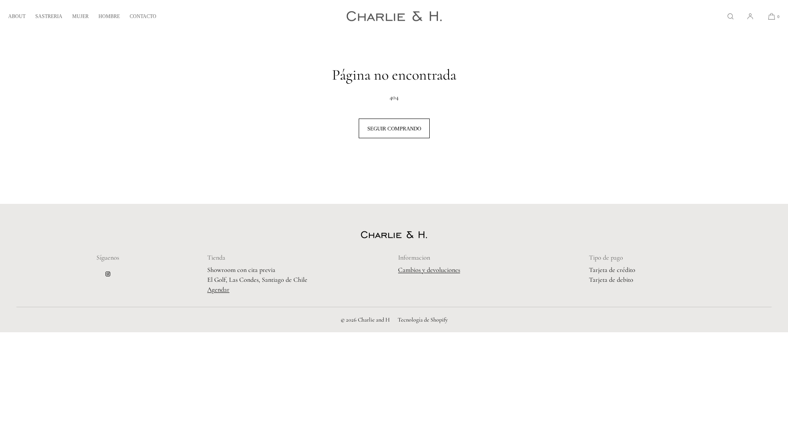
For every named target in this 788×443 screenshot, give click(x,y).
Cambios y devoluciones (429, 270)
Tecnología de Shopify (423, 319)
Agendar (218, 289)
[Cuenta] (750, 16)
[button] (730, 16)
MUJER (80, 16)
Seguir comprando (394, 129)
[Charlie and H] (394, 16)
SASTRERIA (48, 16)
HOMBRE (109, 16)
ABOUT (16, 16)
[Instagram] (108, 274)
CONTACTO (143, 16)
